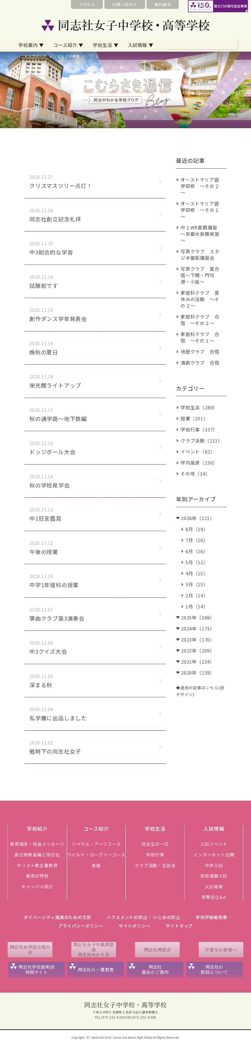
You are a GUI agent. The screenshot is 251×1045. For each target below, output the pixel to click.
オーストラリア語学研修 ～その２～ (200, 186)
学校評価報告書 (211, 917)
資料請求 (162, 4)
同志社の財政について (214, 969)
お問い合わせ (124, 4)
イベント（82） (198, 451)
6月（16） (196, 551)
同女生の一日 (155, 844)
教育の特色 (37, 876)
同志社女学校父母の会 (30, 949)
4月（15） (196, 573)
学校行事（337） (199, 429)
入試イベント (213, 844)
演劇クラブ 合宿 (200, 362)
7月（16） (196, 540)
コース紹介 (65, 45)
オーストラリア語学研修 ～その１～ (200, 210)
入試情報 (137, 45)
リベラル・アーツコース (96, 844)
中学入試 (214, 865)
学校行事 (155, 855)
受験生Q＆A (213, 897)
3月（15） (196, 584)
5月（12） (196, 562)
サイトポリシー (135, 926)
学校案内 (28, 45)
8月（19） (196, 529)
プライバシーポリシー (80, 926)
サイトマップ (179, 926)
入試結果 (214, 886)
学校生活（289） (199, 407)
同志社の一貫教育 (96, 970)
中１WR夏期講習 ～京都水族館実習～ (201, 233)
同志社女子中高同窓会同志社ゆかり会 (93, 949)
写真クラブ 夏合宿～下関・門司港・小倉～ (200, 275)
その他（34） (195, 473)
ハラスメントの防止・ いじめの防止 (143, 917)
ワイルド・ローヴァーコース (96, 855)
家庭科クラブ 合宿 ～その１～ (200, 337)
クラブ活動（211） (202, 440)
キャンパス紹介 (37, 886)
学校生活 (102, 45)
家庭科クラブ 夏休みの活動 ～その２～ (200, 299)
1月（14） (196, 606)
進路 (96, 865)
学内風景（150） (199, 462)
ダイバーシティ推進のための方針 (57, 917)
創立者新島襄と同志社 (37, 855)
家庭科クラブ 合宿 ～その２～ (200, 319)
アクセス (87, 4)
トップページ (35, 56)
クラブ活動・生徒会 (155, 865)
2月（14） (196, 595)
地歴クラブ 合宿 (200, 351)
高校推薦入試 (213, 876)
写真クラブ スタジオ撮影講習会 (200, 254)
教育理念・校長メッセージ (37, 844)
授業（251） (194, 418)
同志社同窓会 (157, 950)
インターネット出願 (213, 855)
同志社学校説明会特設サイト (36, 969)
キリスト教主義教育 (37, 865)
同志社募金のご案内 (155, 969)
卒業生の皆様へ (221, 950)
